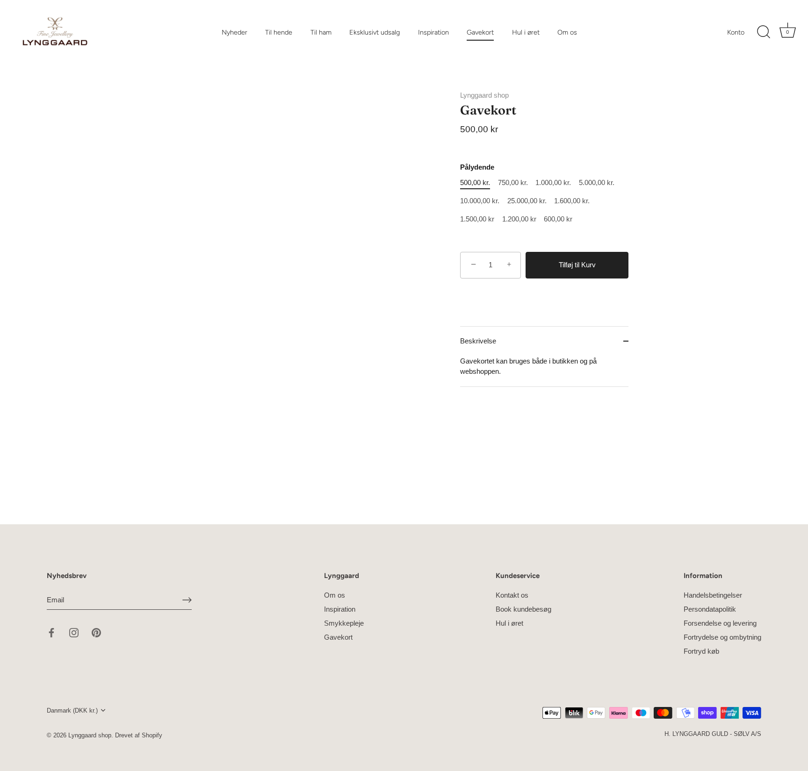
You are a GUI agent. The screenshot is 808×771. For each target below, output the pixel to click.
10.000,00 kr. (479, 201)
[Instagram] (74, 632)
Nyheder (234, 32)
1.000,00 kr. (553, 182)
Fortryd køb (701, 651)
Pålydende (477, 167)
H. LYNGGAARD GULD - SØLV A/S (712, 733)
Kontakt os (512, 595)
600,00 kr (558, 219)
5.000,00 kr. (596, 182)
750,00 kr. (513, 182)
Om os (567, 32)
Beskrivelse (478, 341)
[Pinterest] (96, 632)
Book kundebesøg (523, 609)
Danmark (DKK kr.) (72, 710)
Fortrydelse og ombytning (722, 637)
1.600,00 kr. (572, 201)
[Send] (187, 599)
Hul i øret (526, 32)
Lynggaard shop (484, 95)
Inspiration (433, 32)
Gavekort (480, 32)
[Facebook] (51, 632)
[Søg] (763, 32)
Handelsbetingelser (713, 595)
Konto (735, 32)
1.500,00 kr (477, 219)
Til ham (321, 32)
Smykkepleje (344, 623)
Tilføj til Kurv (577, 265)
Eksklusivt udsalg (374, 32)
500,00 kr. (475, 182)
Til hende (278, 32)
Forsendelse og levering (720, 623)
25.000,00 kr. (527, 201)
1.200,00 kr (519, 219)
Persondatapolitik (710, 609)
